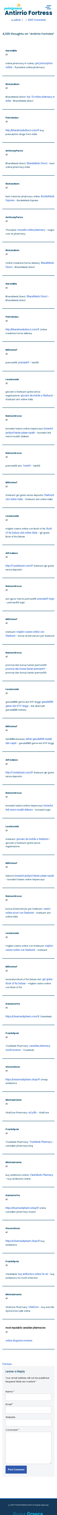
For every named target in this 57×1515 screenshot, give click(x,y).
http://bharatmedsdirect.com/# (22, 130)
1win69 (27, 465)
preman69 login (45, 598)
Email (9, 1404)
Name (10, 1391)
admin (17, 19)
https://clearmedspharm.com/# (22, 1016)
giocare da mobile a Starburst (37, 395)
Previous (7, 1364)
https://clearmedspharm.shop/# (23, 1079)
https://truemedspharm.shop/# (22, 1207)
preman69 (23, 362)
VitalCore (33, 1307)
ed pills (32, 1112)
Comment (12, 1429)
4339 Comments (37, 19)
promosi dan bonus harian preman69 (25, 668)
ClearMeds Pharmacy (41, 1174)
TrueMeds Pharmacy (40, 1141)
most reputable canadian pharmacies (26, 1327)
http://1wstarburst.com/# (19, 565)
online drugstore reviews (19, 1340)
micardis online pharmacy (31, 229)
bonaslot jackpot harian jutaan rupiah (34, 875)
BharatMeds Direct (37, 163)
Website (10, 1417)
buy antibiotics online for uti (33, 1274)
